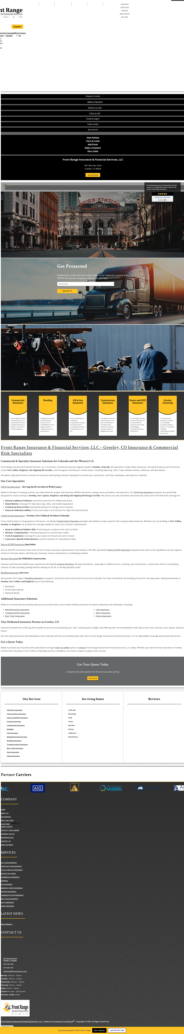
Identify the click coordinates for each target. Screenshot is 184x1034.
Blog (16, 33)
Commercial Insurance (16, 725)
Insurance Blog (7, 838)
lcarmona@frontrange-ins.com (15, 971)
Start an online (62, 647)
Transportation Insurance (17, 613)
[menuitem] (124, 4)
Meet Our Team (7, 820)
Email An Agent (79, 3)
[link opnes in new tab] (162, 197)
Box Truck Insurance (15, 616)
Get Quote (93, 678)
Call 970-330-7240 (117, 1030)
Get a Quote (99, 1030)
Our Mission (6, 817)
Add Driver (124, 10)
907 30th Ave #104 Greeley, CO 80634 (10, 959)
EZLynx (70, 1021)
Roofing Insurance (14, 741)
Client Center (6, 827)
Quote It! (67, 291)
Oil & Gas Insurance (10, 486)
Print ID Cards (125, 7)
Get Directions (93, 175)
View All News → (7, 924)
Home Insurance (103, 616)
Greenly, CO (15, 823)
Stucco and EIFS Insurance (17, 718)
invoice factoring (65, 564)
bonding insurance (34, 578)
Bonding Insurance (10, 572)
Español (17, 27)
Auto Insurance (103, 613)
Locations (5, 824)
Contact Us (22, 34)
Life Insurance (102, 609)
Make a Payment (63, 3)
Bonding (10, 729)
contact (82, 647)
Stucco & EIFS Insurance (13, 544)
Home (3, 810)
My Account (149, 3)
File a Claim (124, 17)
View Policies (125, 4)
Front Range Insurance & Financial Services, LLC (21, 1021)
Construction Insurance (13, 515)
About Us (4, 813)
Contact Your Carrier (10, 830)
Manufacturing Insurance (17, 609)
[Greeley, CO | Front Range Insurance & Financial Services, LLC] (15, 1008)
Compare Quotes (10, 34)
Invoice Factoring (9, 558)
